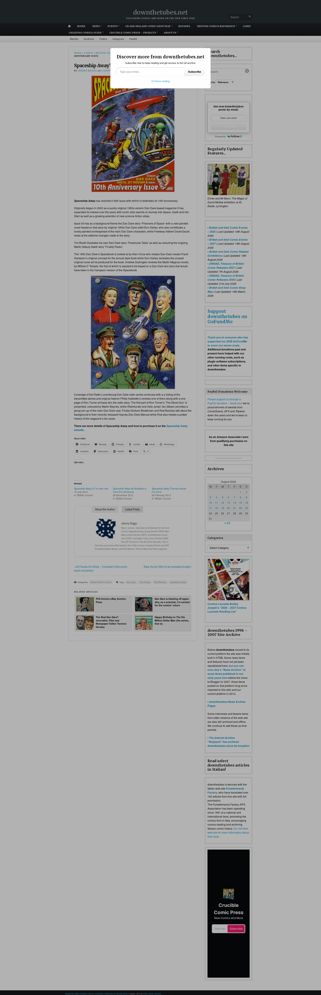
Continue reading (160, 81)
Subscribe (194, 72)
